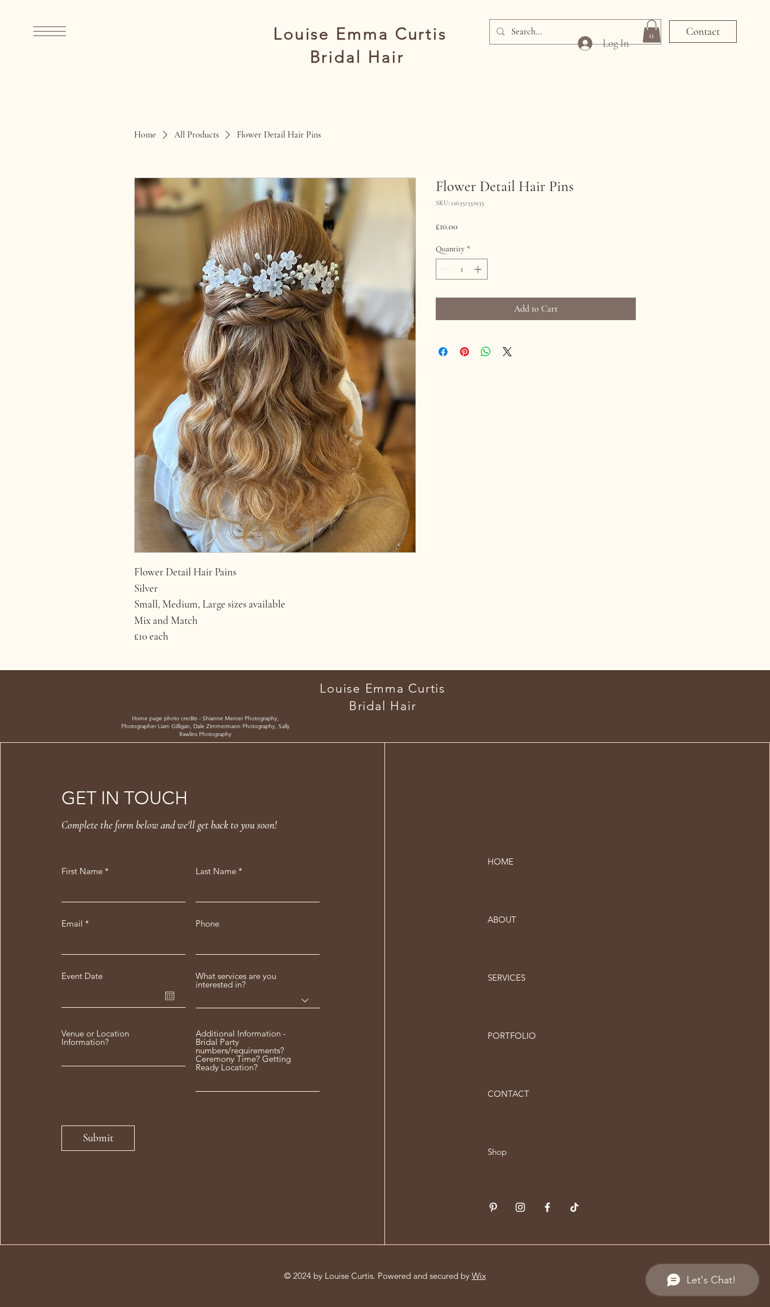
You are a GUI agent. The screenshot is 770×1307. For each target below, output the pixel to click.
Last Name (216, 871)
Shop (497, 1151)
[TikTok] (574, 1207)
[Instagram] (520, 1207)
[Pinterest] (493, 1207)
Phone (207, 923)
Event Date (82, 976)
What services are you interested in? (236, 980)
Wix (479, 1275)
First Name (82, 871)
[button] (49, 31)
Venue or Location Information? (95, 1037)
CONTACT (508, 1093)
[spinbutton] (462, 269)
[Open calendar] (169, 995)
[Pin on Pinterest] (464, 351)
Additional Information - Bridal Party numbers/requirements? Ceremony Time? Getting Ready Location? (243, 1050)
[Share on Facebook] (443, 351)
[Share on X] (507, 351)
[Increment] (479, 269)
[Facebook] (547, 1207)
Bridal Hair (360, 57)
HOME (501, 861)
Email (72, 923)
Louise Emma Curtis (360, 33)
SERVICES (506, 977)
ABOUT (502, 919)
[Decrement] (444, 269)
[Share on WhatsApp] (486, 351)
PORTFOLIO (512, 1035)
